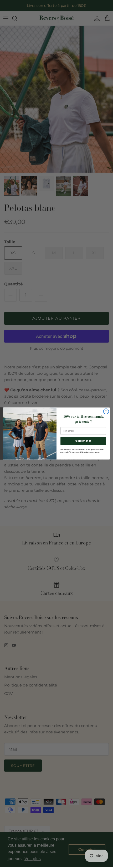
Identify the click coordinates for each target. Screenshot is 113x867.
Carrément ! (83, 441)
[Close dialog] (106, 411)
